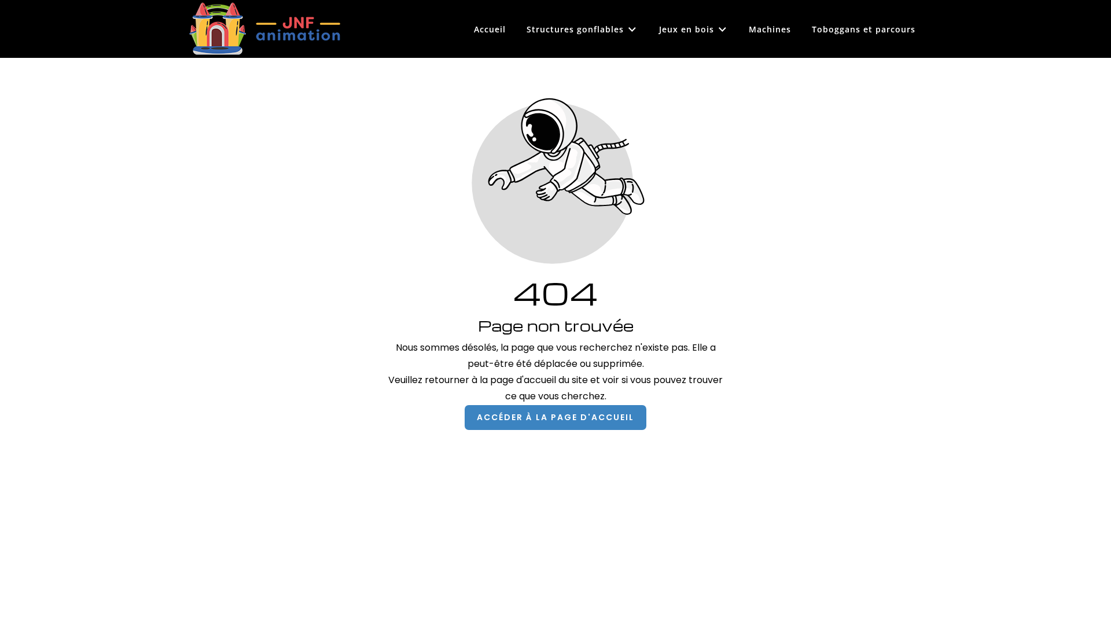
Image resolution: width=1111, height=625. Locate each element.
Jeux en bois (686, 29)
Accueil (490, 29)
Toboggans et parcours (863, 29)
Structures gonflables (575, 29)
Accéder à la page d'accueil (555, 417)
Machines (770, 29)
